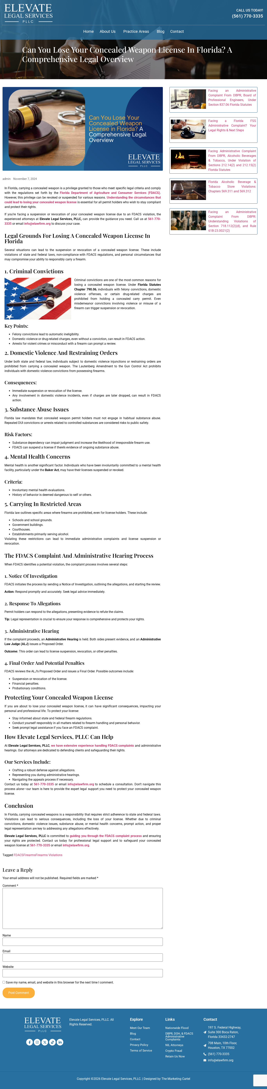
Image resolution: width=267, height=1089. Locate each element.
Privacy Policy (139, 1045)
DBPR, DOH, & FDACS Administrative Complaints (179, 1036)
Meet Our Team (140, 1028)
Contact (177, 31)
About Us (108, 31)
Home (88, 31)
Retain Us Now (175, 1056)
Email (6, 951)
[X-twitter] (44, 1042)
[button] (108, 31)
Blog (160, 31)
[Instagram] (37, 1042)
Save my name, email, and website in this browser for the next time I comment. (60, 982)
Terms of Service (141, 1050)
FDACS (18, 855)
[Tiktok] (52, 1042)
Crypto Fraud (173, 1051)
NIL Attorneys (174, 1045)
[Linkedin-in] (60, 1042)
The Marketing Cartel (175, 1079)
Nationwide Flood (176, 1028)
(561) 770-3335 (247, 16)
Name (7, 935)
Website (8, 966)
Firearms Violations (49, 855)
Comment (10, 885)
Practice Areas (136, 31)
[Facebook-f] (29, 1042)
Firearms (29, 855)
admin (7, 179)
